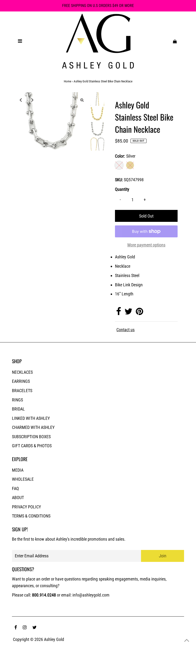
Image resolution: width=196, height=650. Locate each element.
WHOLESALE (23, 479)
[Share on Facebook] (118, 312)
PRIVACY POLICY (26, 506)
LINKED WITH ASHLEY (31, 418)
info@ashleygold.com (90, 594)
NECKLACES (22, 372)
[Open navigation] (20, 41)
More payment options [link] (146, 244)
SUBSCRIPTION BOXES (31, 436)
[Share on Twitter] (128, 312)
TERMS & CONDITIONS (31, 515)
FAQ (15, 488)
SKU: (119, 179)
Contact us (125, 329)
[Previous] (20, 100)
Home (67, 81)
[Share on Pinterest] (139, 312)
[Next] (32, 100)
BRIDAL (18, 408)
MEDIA (17, 470)
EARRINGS (21, 381)
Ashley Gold (54, 639)
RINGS (17, 399)
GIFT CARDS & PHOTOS (32, 445)
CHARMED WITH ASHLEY (33, 427)
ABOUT (18, 497)
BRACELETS (22, 390)
